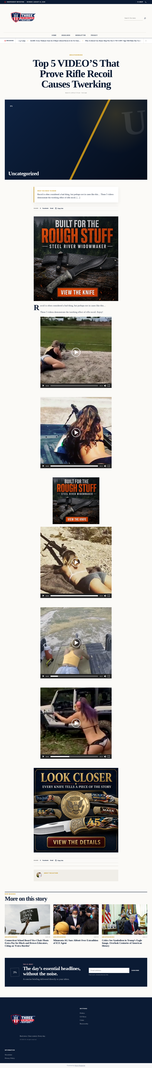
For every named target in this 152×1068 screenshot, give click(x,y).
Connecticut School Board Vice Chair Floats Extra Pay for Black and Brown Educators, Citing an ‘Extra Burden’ (27, 943)
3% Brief (140, 2)
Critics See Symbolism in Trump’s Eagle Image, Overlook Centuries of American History (122, 943)
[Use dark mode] (145, 2)
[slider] (74, 385)
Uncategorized (76, 55)
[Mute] (105, 386)
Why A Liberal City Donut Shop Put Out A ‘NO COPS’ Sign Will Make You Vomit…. (88, 41)
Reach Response (80, 1065)
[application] (76, 352)
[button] (76, 352)
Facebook (45, 208)
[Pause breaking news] (145, 40)
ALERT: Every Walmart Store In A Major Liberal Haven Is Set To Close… (29, 41)
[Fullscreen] (109, 386)
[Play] (43, 386)
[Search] (145, 18)
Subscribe (135, 970)
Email (51, 208)
